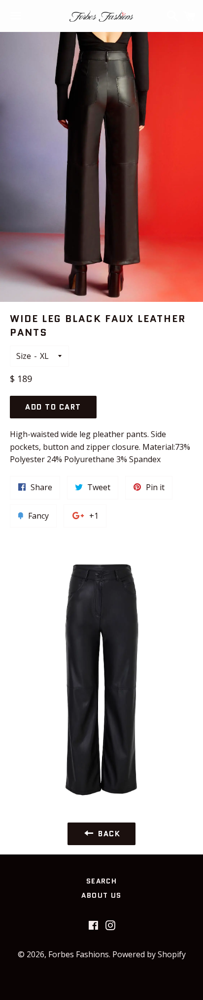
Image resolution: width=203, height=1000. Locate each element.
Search (101, 881)
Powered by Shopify (149, 954)
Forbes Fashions (78, 954)
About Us (101, 895)
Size (23, 356)
